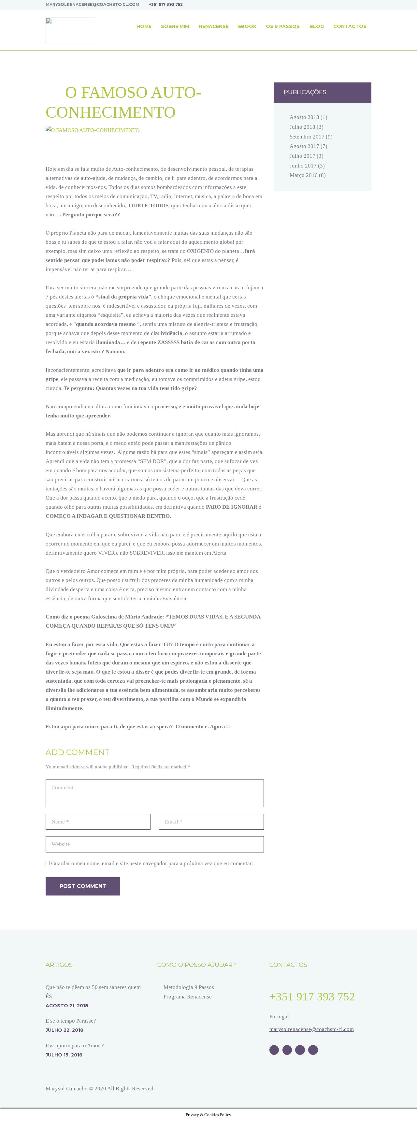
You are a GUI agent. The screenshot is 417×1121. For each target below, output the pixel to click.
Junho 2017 (303, 166)
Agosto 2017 (304, 146)
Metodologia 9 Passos (189, 987)
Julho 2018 (302, 127)
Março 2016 (304, 175)
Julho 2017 (302, 156)
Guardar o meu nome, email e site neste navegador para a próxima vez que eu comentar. (152, 863)
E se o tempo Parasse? (71, 1021)
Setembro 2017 (307, 137)
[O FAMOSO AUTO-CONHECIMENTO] (155, 130)
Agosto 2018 (304, 117)
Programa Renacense (188, 997)
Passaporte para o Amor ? (75, 1045)
